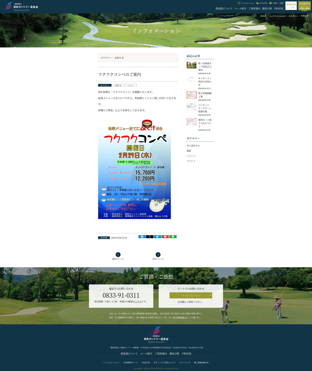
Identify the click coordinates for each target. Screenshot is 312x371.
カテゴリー (293, 15)
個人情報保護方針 (180, 317)
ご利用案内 (254, 8)
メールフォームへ (191, 295)
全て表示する (193, 145)
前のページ (118, 258)
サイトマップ (184, 362)
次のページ (158, 258)
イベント (130, 85)
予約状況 (278, 8)
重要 (189, 150)
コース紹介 (240, 8)
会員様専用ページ (130, 362)
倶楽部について (224, 8)
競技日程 (267, 8)
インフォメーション (277, 15)
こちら (138, 301)
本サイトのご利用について (165, 362)
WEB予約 (146, 362)
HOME (263, 15)
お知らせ (118, 85)
